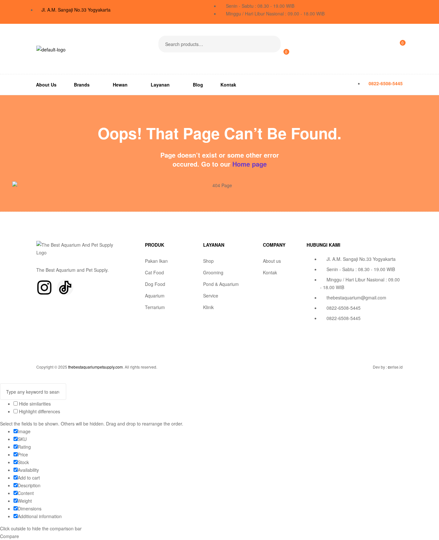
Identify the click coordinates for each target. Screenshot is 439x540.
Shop (208, 261)
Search (272, 44)
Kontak (270, 272)
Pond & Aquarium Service (221, 290)
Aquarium (155, 295)
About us (272, 261)
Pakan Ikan (156, 261)
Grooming (213, 272)
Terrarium (155, 307)
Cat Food (154, 272)
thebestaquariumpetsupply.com (95, 367)
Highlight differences (39, 411)
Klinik (208, 307)
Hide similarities (34, 403)
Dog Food (155, 284)
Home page (249, 164)
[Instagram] (44, 287)
